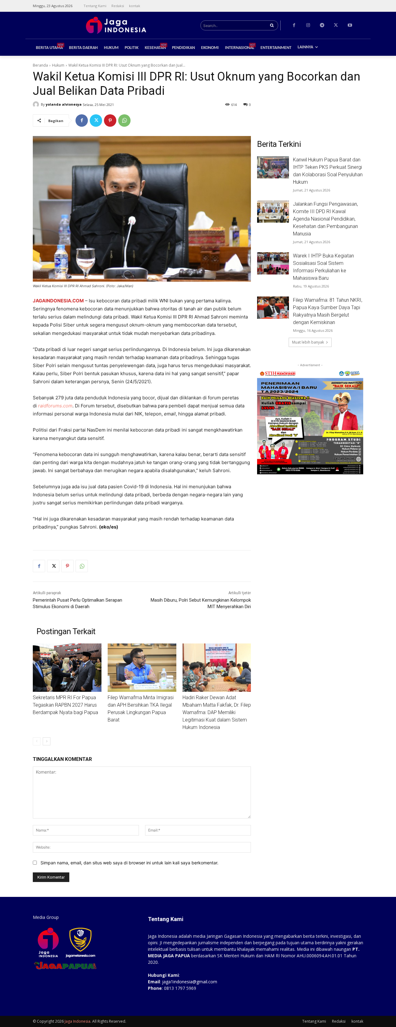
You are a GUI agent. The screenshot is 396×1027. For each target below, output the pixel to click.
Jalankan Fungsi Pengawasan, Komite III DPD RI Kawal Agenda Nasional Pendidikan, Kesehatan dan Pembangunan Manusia (325, 219)
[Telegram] (321, 25)
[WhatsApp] (124, 120)
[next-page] (46, 741)
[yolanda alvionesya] (37, 104)
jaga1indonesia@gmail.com (189, 982)
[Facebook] (294, 25)
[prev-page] (37, 741)
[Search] (271, 25)
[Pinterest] (110, 120)
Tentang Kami (314, 1021)
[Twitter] (335, 25)
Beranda (40, 65)
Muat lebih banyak (308, 342)
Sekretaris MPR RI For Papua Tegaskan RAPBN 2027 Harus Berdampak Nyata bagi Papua (65, 705)
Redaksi (339, 1021)
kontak (357, 1021)
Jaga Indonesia (77, 1021)
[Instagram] (308, 25)
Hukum (58, 65)
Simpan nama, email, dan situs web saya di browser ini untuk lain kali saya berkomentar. (129, 862)
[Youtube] (349, 25)
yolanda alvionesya (64, 104)
